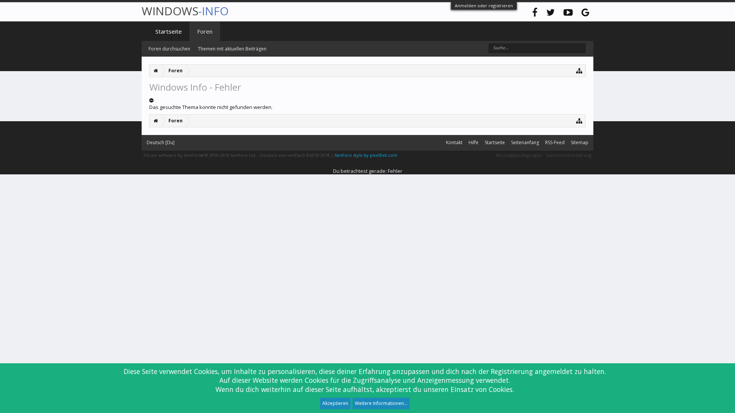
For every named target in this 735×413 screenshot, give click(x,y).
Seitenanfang (525, 142)
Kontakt (454, 142)
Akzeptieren (335, 403)
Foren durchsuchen (169, 49)
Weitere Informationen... (381, 403)
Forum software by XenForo (200, 155)
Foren (204, 31)
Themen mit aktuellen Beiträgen (232, 49)
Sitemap (579, 142)
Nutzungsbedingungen (519, 155)
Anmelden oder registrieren (484, 5)
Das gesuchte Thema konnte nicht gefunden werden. (211, 107)
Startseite (168, 31)
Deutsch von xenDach (295, 155)
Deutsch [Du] (161, 142)
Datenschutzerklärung (568, 155)
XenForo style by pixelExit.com (366, 155)
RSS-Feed (555, 142)
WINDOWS (185, 11)
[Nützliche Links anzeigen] (579, 70)
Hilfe (474, 142)
